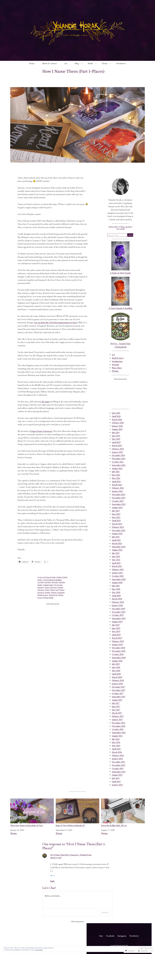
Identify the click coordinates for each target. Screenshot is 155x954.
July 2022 (115, 536)
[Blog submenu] (81, 63)
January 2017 (117, 719)
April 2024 (116, 481)
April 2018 (116, 674)
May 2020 (116, 592)
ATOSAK (55, 582)
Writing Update (48, 598)
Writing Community (58, 592)
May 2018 (116, 670)
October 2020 (117, 576)
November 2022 (118, 530)
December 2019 (118, 608)
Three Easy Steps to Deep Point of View (26, 825)
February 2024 (118, 488)
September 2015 (118, 771)
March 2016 (117, 752)
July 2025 (115, 432)
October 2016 (117, 729)
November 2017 (118, 690)
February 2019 (118, 641)
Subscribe (130, 235)
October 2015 (117, 768)
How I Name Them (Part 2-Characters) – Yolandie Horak (70, 855)
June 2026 (116, 413)
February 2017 (118, 716)
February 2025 (118, 448)
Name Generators (51, 587)
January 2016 (117, 758)
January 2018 (117, 683)
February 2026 (118, 422)
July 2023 (115, 510)
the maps (45, 401)
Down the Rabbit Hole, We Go (114, 825)
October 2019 (117, 615)
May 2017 (116, 709)
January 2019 (117, 644)
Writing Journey (42, 595)
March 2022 (117, 543)
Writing (47, 592)
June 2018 (116, 667)
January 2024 (117, 491)
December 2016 (118, 722)
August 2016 (117, 735)
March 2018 (117, 677)
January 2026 (117, 426)
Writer (47, 590)
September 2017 (118, 696)
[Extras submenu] (110, 63)
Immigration (117, 361)
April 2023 (116, 520)
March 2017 (117, 713)
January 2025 (117, 452)
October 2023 (117, 501)
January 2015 (117, 784)
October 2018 (117, 654)
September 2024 (118, 465)
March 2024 (117, 484)
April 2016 (116, 749)
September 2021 (118, 546)
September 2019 (118, 618)
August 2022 (117, 533)
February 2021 (118, 569)
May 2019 (116, 631)
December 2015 (118, 762)
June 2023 (116, 514)
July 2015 (115, 778)
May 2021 (116, 559)
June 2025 (116, 435)
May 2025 (116, 439)
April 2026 (116, 416)
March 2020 (117, 598)
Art (113, 354)
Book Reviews (117, 358)
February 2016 (118, 755)
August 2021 (117, 550)
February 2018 (118, 680)
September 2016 (118, 732)
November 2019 (118, 612)
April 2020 (116, 595)
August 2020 (117, 582)
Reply (52, 881)
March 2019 (117, 638)
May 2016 (116, 745)
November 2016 (118, 726)
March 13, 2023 (56, 857)
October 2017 (117, 693)
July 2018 (115, 664)
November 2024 (118, 458)
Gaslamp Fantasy (48, 585)
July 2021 (115, 553)
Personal (115, 364)
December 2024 (118, 455)
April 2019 (116, 634)
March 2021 (117, 566)
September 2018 (118, 657)
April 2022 (116, 540)
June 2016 (116, 742)
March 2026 (117, 419)
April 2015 (116, 781)
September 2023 (118, 504)
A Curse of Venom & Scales (46, 577)
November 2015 (118, 765)
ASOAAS (47, 582)
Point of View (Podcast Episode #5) (70, 825)
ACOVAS (40, 582)
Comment (104, 912)
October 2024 (117, 462)
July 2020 (115, 585)
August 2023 (117, 507)
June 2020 (116, 589)
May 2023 (116, 517)
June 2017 (116, 706)
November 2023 (118, 497)
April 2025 (116, 442)
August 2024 (117, 468)
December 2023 (118, 494)
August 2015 (117, 775)
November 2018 (118, 651)
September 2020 (118, 579)
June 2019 (116, 628)
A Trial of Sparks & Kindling (52, 580)
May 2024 (116, 478)
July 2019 (115, 625)
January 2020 (117, 605)
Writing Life (53, 595)
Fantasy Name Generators (41, 431)
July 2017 (115, 703)
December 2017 (118, 687)
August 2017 (117, 700)
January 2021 (117, 572)
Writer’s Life (54, 590)
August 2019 (117, 621)
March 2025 (117, 445)
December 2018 (118, 647)
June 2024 (116, 475)
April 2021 (116, 563)
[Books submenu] (96, 63)
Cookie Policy (39, 950)
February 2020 (118, 602)
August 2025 (117, 429)
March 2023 (117, 523)
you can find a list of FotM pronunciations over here (55, 322)
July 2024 (115, 471)
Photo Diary (117, 368)
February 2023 (118, 527)
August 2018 (117, 661)
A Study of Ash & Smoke (120, 273)
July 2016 (115, 739)
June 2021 (116, 556)
